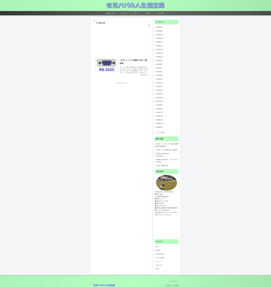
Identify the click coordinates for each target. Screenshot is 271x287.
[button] (177, 132)
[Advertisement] (121, 30)
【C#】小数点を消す (162, 165)
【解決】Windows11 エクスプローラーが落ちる (166, 161)
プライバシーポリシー (173, 281)
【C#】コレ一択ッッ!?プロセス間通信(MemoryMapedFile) (166, 145)
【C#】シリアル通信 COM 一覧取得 (166, 150)
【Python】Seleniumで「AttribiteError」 (162, 155)
